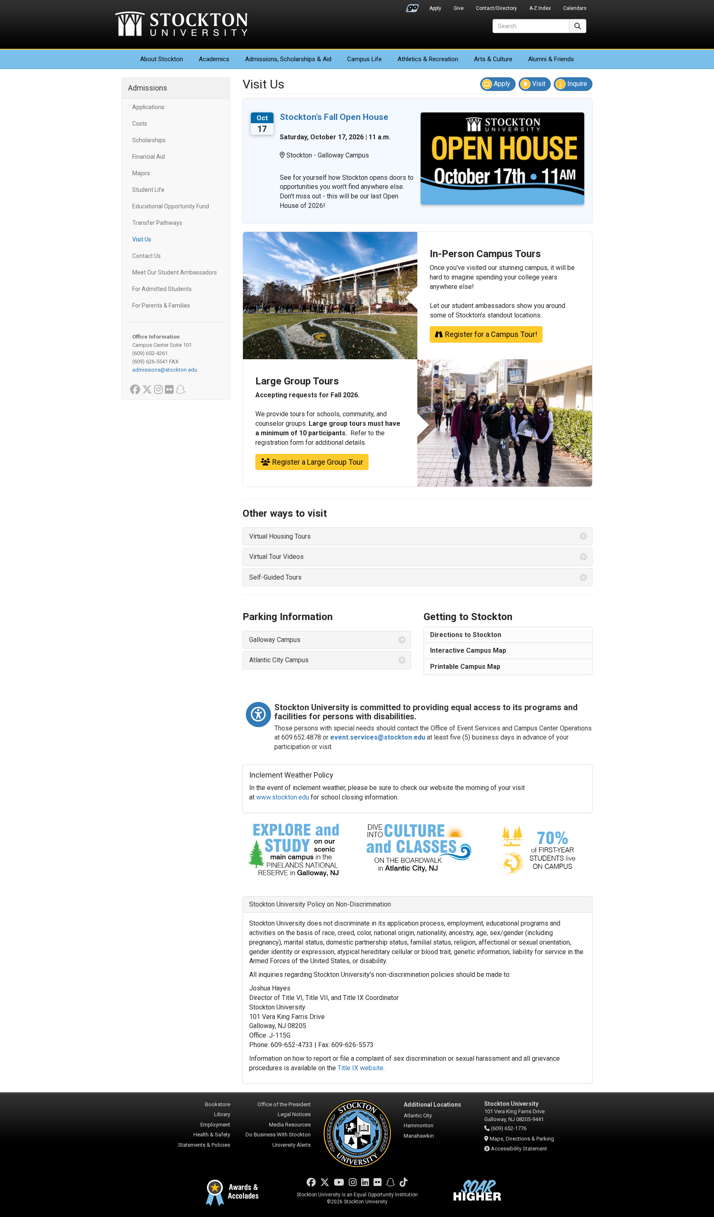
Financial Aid (148, 156)
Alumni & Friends (551, 59)
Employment (215, 1125)
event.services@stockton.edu (377, 737)
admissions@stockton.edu (164, 370)
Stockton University (181, 25)
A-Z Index (540, 8)
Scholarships (149, 140)
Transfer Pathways (157, 223)
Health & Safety (211, 1134)
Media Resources (290, 1125)
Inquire (576, 84)
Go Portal (412, 6)
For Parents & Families (161, 305)
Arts (493, 59)
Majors (141, 173)
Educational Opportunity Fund (170, 206)
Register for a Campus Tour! (491, 334)
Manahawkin (419, 1136)
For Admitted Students (162, 289)
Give (459, 8)
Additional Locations (432, 1104)
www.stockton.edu (282, 797)
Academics (214, 59)
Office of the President (284, 1104)
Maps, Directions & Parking (522, 1139)
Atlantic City (418, 1115)
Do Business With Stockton (278, 1134)
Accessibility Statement (519, 1148)
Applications (148, 107)
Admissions (288, 59)
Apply (435, 8)
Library (222, 1114)
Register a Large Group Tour (317, 462)
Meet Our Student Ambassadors (174, 272)
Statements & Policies (204, 1145)
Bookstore (217, 1104)
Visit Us (141, 239)
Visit (538, 84)
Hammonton (418, 1125)
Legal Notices (294, 1114)
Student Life (148, 189)
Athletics (427, 59)
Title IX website (360, 1068)
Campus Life (364, 59)
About (161, 59)
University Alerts (291, 1145)
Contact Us (146, 256)
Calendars (574, 8)
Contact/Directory (496, 8)
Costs (139, 123)
